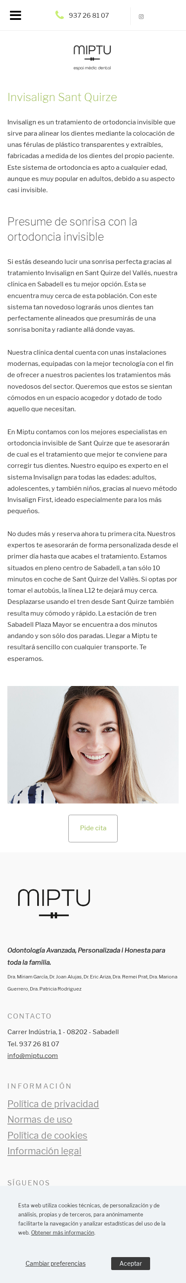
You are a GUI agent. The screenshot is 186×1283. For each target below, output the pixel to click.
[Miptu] (93, 62)
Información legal (44, 1151)
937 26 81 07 (89, 15)
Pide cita (93, 828)
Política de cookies (47, 1135)
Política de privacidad (53, 1104)
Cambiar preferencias (56, 1263)
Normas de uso (39, 1119)
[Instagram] (141, 16)
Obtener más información (62, 1232)
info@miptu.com (32, 1056)
